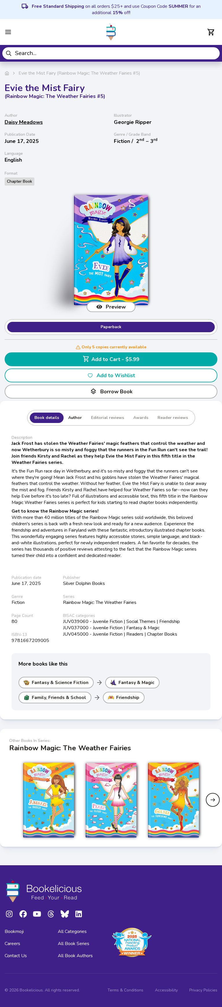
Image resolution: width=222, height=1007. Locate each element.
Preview (116, 306)
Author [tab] (75, 417)
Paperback (111, 327)
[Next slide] (213, 800)
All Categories (72, 931)
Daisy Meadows (24, 122)
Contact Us (16, 956)
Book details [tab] (46, 417)
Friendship (127, 697)
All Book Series (73, 943)
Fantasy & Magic (136, 682)
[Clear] (213, 53)
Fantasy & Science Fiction (60, 682)
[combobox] (111, 53)
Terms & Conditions (125, 990)
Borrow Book (111, 392)
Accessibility (166, 990)
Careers (12, 943)
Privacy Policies (203, 990)
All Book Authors (75, 956)
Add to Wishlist (116, 375)
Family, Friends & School (59, 697)
